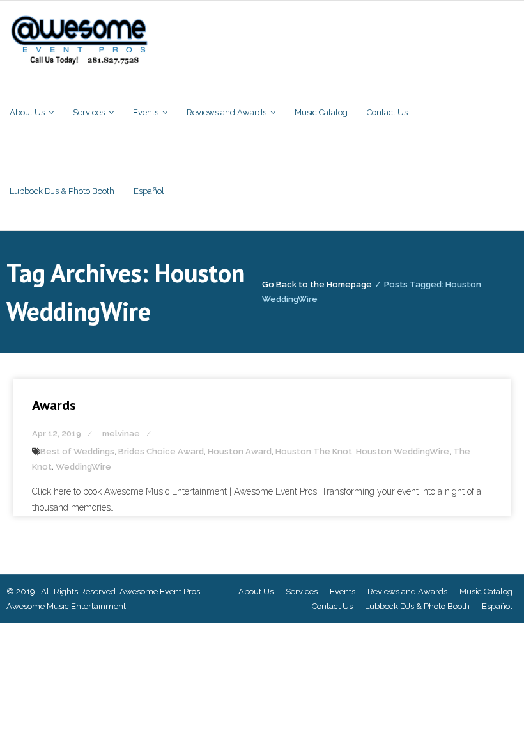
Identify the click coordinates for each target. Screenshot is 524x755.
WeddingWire (83, 467)
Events (342, 591)
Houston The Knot (313, 451)
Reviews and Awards (407, 591)
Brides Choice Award (161, 451)
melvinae (121, 433)
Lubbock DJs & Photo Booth (417, 606)
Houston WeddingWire (402, 451)
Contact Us (332, 606)
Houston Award (240, 451)
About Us (256, 591)
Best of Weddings (77, 451)
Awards (54, 405)
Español (497, 606)
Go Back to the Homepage (317, 284)
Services (302, 591)
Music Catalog (485, 591)
